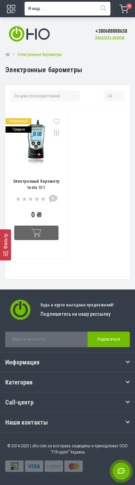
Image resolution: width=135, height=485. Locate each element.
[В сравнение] (56, 133)
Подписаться (108, 339)
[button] (111, 31)
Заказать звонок (110, 37)
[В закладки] (56, 122)
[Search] (103, 9)
